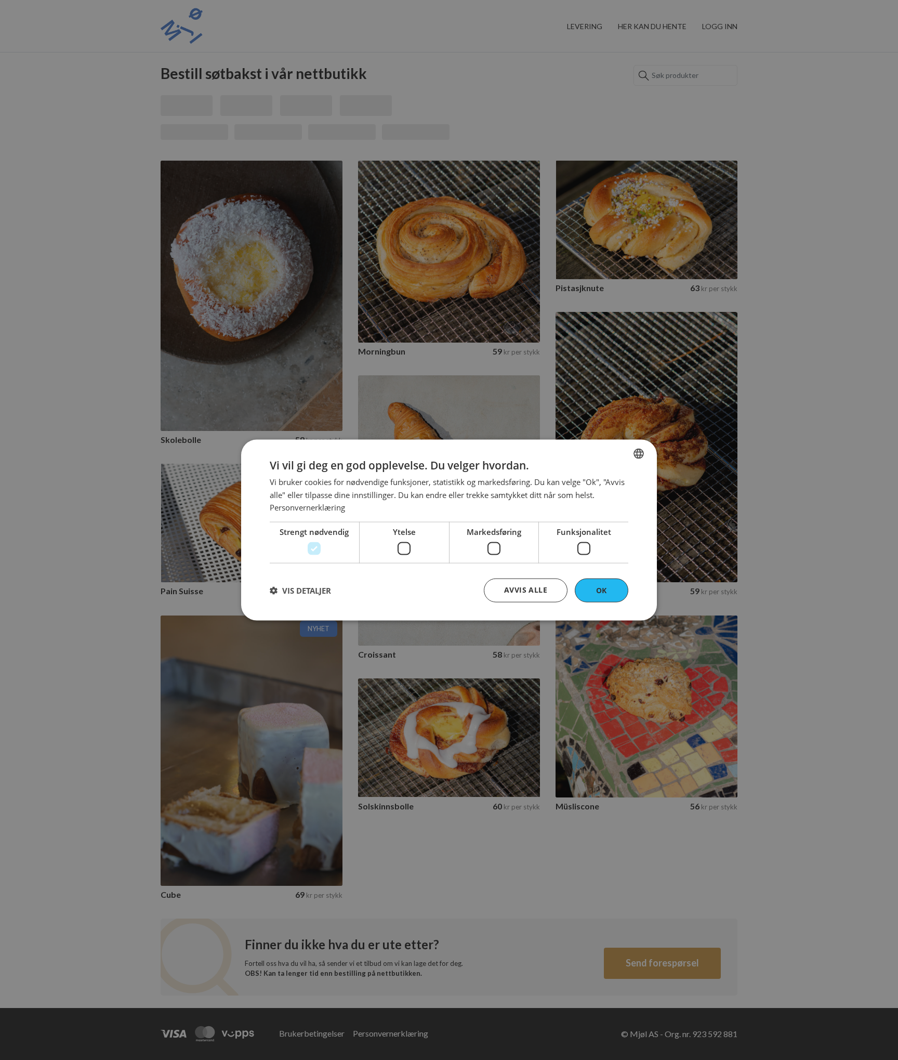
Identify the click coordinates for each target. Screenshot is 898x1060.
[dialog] (449, 530)
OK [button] (601, 590)
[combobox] (638, 453)
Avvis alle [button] (525, 589)
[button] (300, 590)
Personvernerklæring (307, 507)
